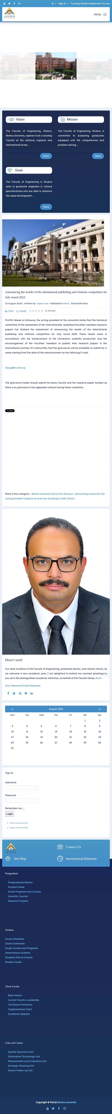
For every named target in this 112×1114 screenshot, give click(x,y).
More (46, 156)
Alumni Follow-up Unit (20, 1070)
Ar (52, 3)
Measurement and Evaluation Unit (27, 1061)
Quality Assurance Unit (21, 1051)
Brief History (15, 995)
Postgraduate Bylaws (20, 882)
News (66, 303)
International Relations (81, 858)
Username (10, 782)
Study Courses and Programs (21, 948)
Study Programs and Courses (24, 891)
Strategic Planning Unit (21, 1065)
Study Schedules (14, 938)
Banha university (66, 1102)
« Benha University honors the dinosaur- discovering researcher (65, 493)
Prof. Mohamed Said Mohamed (22, 685)
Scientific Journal (18, 896)
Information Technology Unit (24, 1056)
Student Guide (16, 887)
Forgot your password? (18, 823)
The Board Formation (20, 1004)
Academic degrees (19, 1013)
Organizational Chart (20, 1009)
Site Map (20, 858)
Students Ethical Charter (19, 957)
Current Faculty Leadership (23, 1000)
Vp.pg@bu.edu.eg (15, 367)
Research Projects (18, 900)
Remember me (13, 808)
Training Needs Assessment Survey (90, 3)
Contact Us (73, 847)
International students (17, 952)
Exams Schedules (15, 943)
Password (10, 795)
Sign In (62, 3)
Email (23, 311)
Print (11, 311)
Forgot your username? (18, 828)
